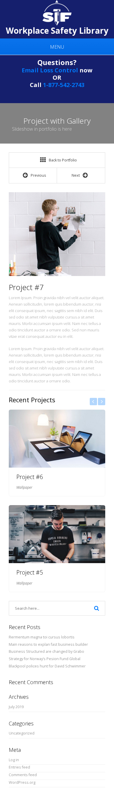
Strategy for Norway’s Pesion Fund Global (44, 658)
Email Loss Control (50, 70)
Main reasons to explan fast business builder (48, 644)
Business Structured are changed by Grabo (46, 651)
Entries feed (19, 767)
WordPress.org (22, 782)
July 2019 (16, 706)
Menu (57, 47)
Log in (14, 759)
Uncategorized (21, 733)
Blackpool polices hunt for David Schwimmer (47, 666)
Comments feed (23, 774)
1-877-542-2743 (63, 85)
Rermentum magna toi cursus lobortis (42, 637)
